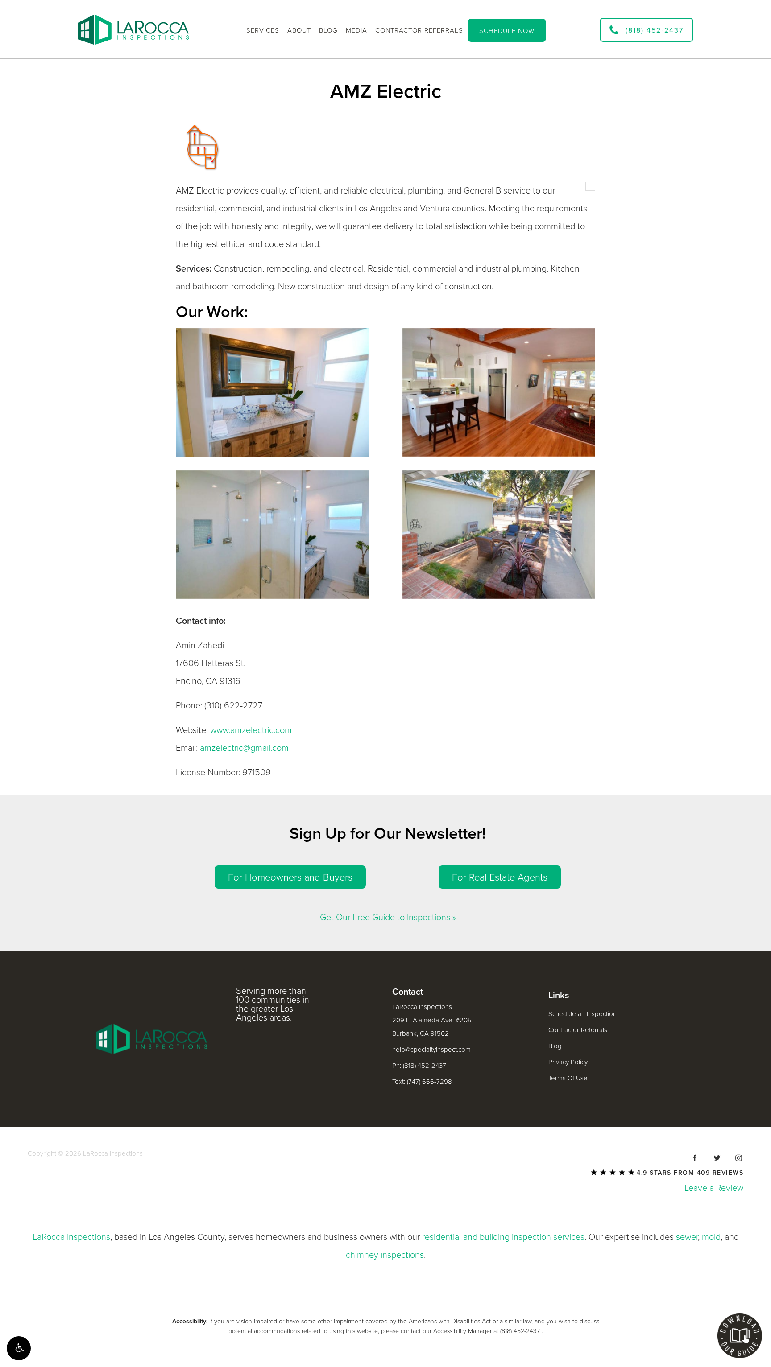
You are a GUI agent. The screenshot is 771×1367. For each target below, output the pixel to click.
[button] (19, 1348)
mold (711, 1237)
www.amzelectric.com (251, 730)
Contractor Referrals (577, 1030)
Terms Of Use (568, 1078)
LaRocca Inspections (71, 1237)
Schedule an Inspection (582, 1014)
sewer (687, 1237)
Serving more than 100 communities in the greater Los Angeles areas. (272, 1004)
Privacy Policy (568, 1062)
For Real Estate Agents (499, 877)
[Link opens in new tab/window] (695, 1158)
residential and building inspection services (503, 1237)
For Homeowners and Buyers (290, 877)
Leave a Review (713, 1188)
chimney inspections (385, 1255)
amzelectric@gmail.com (244, 748)
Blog (555, 1046)
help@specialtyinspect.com (431, 1050)
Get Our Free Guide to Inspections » (388, 917)
